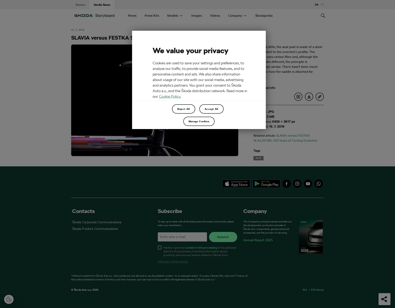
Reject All (183, 109)
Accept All (211, 109)
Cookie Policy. (170, 96)
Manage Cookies (199, 121)
